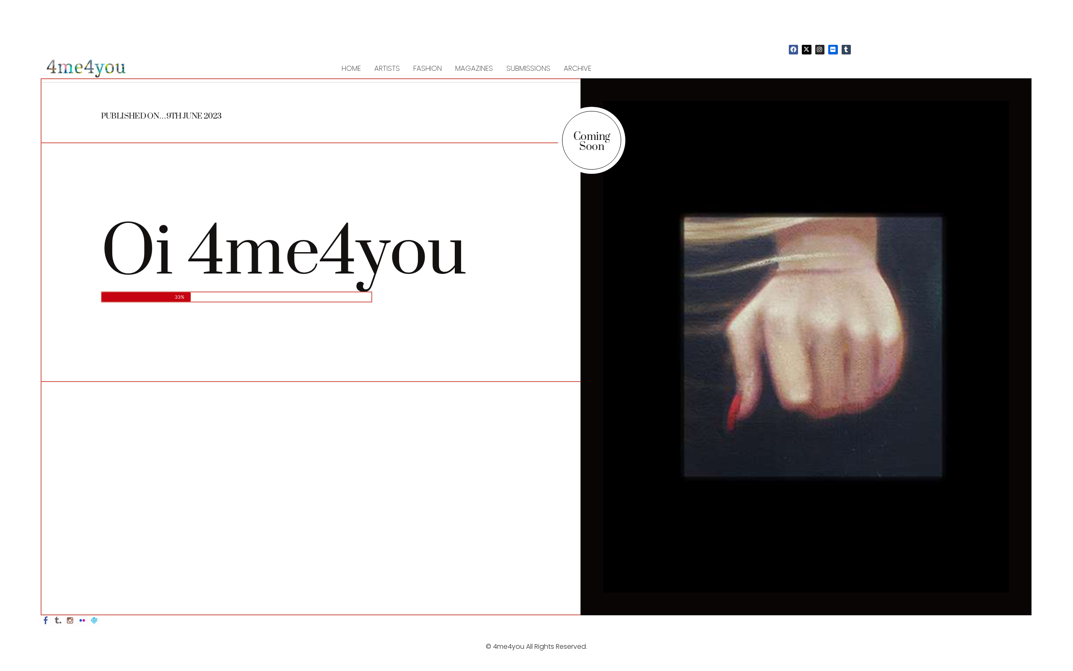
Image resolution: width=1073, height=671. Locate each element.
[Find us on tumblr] (58, 620)
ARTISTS (387, 68)
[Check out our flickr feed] (82, 620)
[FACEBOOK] (793, 49)
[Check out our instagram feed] (70, 620)
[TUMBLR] (846, 49)
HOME (351, 68)
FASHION (427, 68)
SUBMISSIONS (528, 68)
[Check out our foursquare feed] (94, 620)
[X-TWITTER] (806, 49)
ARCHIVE (577, 68)
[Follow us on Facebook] (46, 620)
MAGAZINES (474, 68)
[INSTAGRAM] (819, 49)
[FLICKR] (832, 49)
